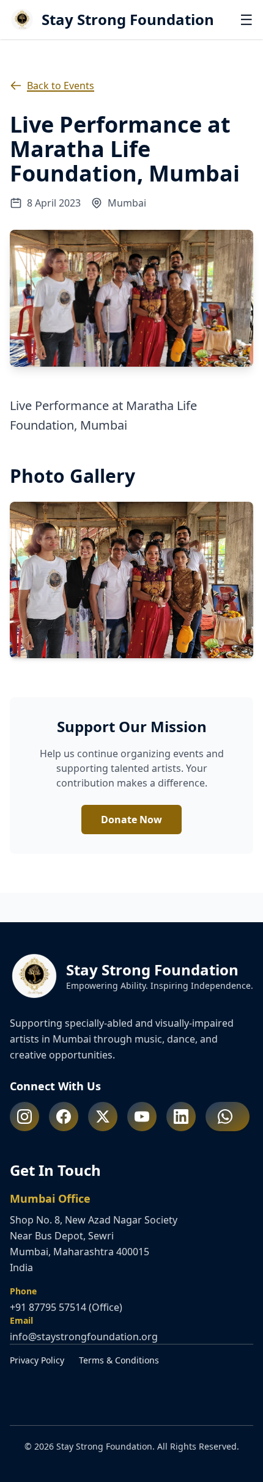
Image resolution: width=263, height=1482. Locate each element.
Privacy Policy (37, 1360)
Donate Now (131, 819)
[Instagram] (24, 1116)
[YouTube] (142, 1116)
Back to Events (60, 85)
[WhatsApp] (228, 1116)
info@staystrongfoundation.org (84, 1336)
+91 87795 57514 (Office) (66, 1307)
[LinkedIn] (181, 1116)
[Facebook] (63, 1116)
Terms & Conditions (119, 1360)
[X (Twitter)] (102, 1116)
